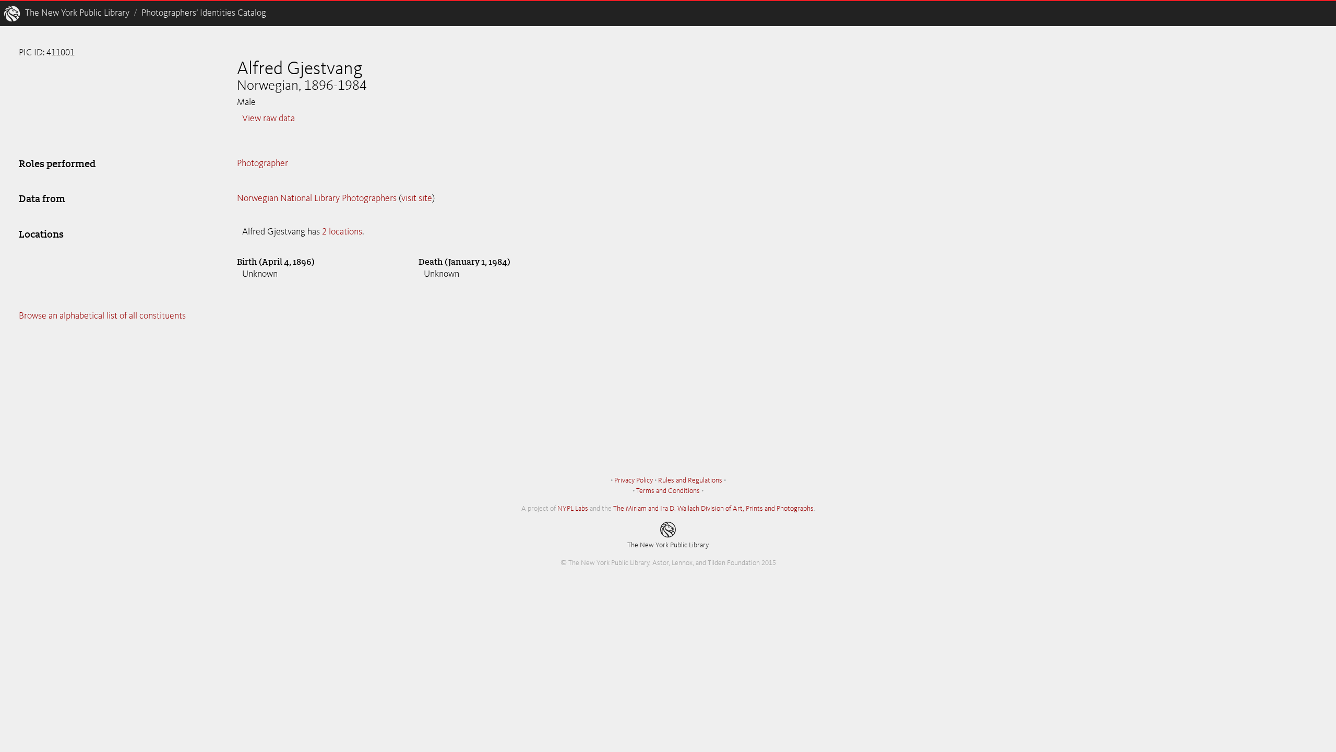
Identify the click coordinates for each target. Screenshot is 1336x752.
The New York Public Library (77, 13)
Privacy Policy (633, 480)
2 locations (342, 232)
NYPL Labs (572, 508)
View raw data (268, 118)
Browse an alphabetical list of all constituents (102, 316)
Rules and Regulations (690, 480)
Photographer (262, 163)
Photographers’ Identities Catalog (203, 13)
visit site (416, 198)
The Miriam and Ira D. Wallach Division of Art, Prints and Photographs (713, 508)
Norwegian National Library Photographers (317, 198)
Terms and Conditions (668, 491)
